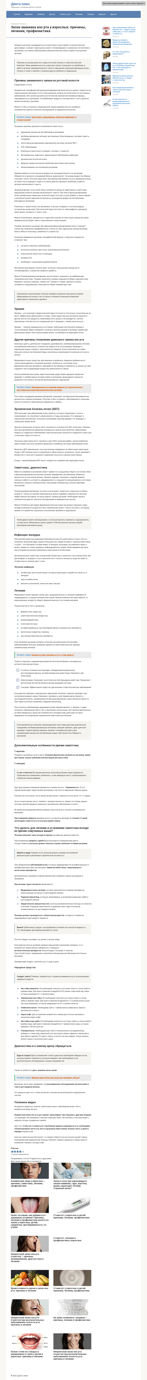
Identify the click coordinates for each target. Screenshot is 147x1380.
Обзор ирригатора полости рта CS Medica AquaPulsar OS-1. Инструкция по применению (124, 66)
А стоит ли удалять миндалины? (121, 53)
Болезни (41, 14)
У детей (16, 14)
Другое (113, 14)
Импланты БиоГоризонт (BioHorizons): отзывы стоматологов (123, 78)
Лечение (79, 14)
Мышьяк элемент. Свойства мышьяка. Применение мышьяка (122, 42)
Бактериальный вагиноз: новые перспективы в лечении (123, 90)
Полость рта (65, 14)
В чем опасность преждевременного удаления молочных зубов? (121, 102)
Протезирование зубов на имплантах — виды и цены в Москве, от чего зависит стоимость (124, 30)
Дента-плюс (20, 4)
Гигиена (90, 14)
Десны (52, 14)
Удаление (29, 14)
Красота (102, 14)
